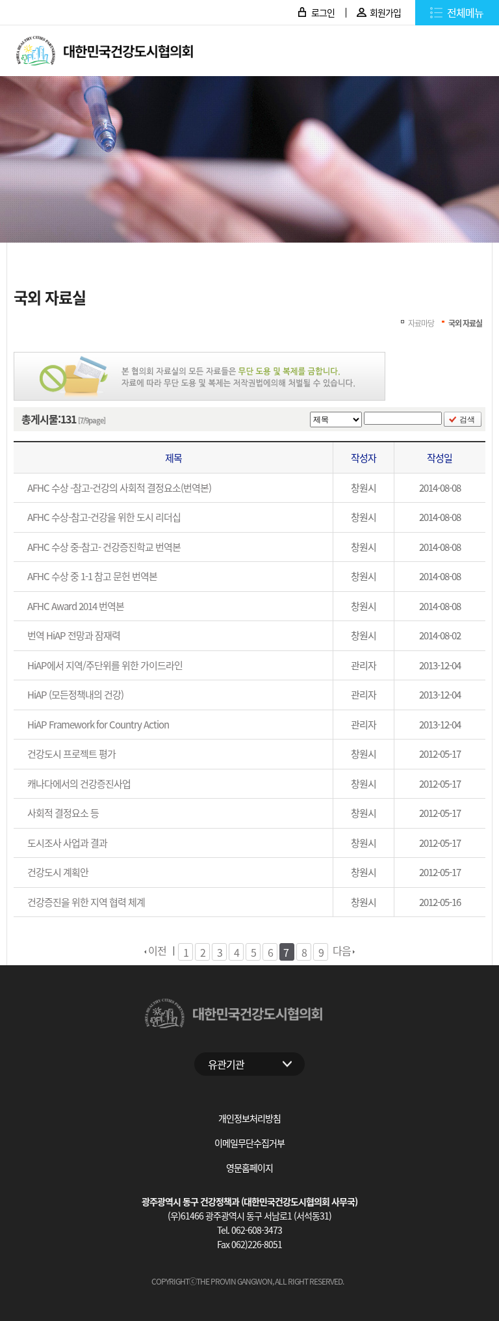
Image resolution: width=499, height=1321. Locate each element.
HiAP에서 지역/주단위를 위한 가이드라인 (105, 665)
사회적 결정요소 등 (63, 813)
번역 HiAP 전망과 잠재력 (73, 635)
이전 (156, 950)
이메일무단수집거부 (249, 1143)
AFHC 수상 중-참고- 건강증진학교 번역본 (104, 547)
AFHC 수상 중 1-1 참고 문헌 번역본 (92, 576)
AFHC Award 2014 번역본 (75, 606)
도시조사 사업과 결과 (67, 842)
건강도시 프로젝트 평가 (71, 753)
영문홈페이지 (249, 1167)
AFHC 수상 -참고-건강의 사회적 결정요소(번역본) (119, 487)
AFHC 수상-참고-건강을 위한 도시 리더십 (104, 517)
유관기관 (226, 1064)
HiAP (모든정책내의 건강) (75, 694)
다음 (343, 950)
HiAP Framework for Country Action (98, 724)
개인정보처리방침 (249, 1118)
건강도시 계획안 (57, 872)
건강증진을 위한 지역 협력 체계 (86, 902)
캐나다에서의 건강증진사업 (79, 783)
